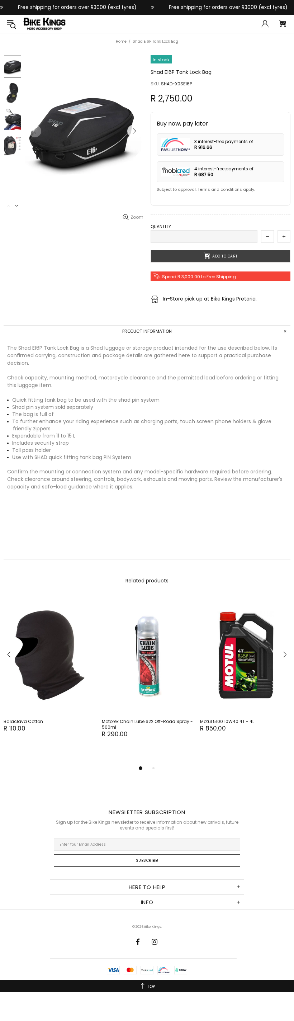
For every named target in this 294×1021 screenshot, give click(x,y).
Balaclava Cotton (23, 721)
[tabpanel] (49, 671)
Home (121, 41)
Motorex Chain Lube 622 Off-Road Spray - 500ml (147, 724)
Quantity (161, 227)
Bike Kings (44, 24)
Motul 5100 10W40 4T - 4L (227, 721)
